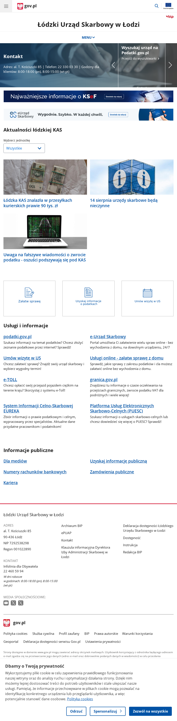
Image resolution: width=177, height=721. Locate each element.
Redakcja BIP (132, 552)
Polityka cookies (15, 633)
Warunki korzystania (137, 633)
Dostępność (132, 538)
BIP (86, 633)
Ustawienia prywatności (103, 641)
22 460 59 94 (13, 571)
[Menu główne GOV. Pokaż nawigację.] (6, 6)
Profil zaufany (69, 633)
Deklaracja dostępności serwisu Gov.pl (52, 641)
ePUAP (66, 533)
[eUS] (88, 114)
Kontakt (67, 540)
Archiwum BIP (71, 526)
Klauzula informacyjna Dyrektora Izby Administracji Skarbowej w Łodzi (85, 552)
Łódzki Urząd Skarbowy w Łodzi (89, 24)
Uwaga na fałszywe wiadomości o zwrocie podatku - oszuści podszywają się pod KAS (44, 257)
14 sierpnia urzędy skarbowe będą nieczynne (124, 203)
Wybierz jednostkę (27, 140)
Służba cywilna (43, 633)
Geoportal (10, 641)
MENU (87, 37)
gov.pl (19, 623)
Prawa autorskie (106, 633)
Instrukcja (130, 545)
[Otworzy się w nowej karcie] (6, 603)
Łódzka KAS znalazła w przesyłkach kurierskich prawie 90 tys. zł (37, 203)
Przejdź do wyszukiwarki (140, 52)
